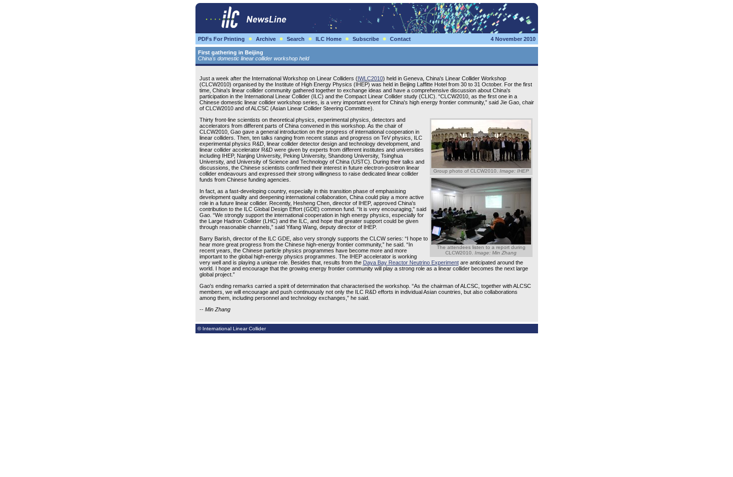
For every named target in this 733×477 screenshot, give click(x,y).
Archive (266, 39)
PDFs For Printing (221, 39)
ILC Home (329, 39)
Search (296, 39)
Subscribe (366, 39)
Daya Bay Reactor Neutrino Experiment (411, 262)
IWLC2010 (370, 78)
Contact (400, 39)
